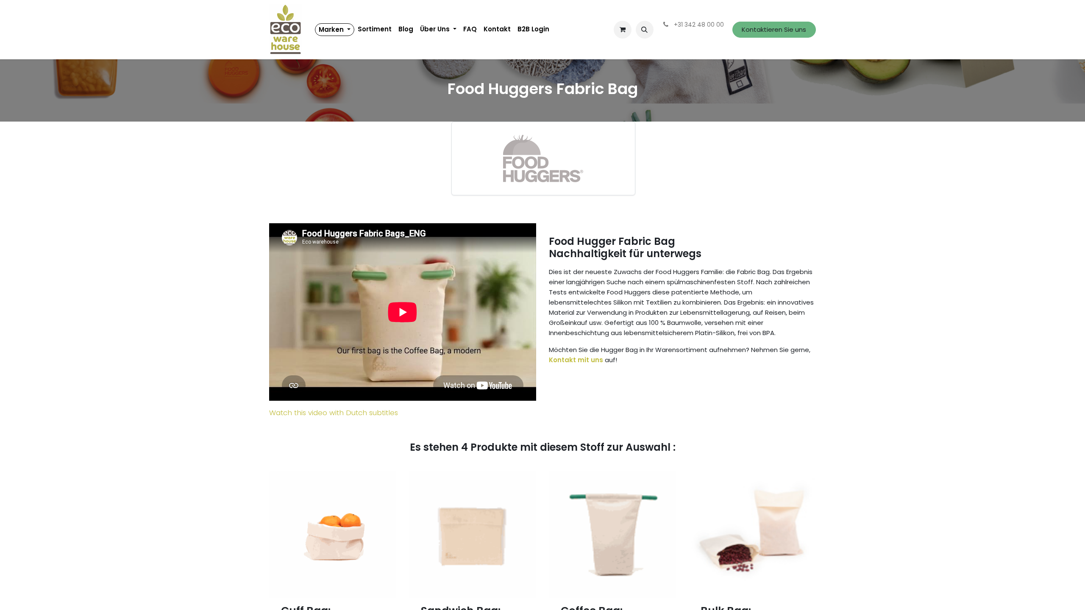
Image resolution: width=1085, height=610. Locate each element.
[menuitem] (334, 29)
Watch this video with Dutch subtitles (333, 413)
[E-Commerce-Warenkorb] (623, 30)
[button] (645, 30)
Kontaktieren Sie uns (774, 29)
